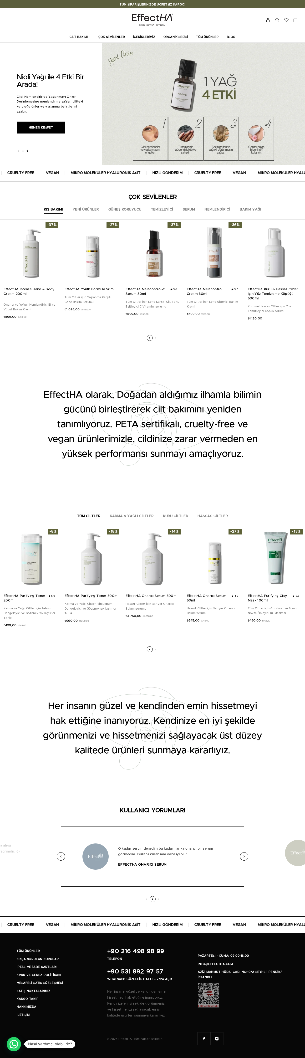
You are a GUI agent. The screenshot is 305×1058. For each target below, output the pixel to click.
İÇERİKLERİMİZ (144, 37)
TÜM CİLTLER (88, 516)
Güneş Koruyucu (125, 209)
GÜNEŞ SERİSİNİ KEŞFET (47, 131)
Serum (189, 209)
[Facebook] (204, 1038)
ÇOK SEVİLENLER (111, 37)
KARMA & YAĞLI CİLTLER (131, 516)
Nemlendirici (217, 209)
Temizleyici (162, 209)
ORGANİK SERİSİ (175, 37)
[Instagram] (216, 1038)
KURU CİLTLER (175, 516)
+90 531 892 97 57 (135, 972)
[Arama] (277, 20)
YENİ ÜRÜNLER (86, 209)
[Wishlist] (286, 21)
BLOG (231, 37)
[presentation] (30, 307)
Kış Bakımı (53, 209)
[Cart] (295, 21)
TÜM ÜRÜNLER (207, 37)
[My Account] (268, 20)
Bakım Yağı (250, 209)
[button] (18, 151)
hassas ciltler (213, 516)
